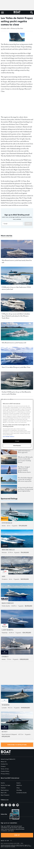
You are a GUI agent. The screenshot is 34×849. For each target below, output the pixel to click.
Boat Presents (5, 795)
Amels (3, 525)
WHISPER (5, 705)
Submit (28, 224)
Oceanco (4, 579)
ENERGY (5, 657)
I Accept (17, 441)
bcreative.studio (22, 792)
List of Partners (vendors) (8, 436)
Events (19, 783)
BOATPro (19, 785)
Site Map (19, 790)
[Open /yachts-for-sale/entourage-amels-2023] (17, 512)
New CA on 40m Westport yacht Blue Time (16, 367)
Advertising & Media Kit (8, 759)
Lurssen (4, 707)
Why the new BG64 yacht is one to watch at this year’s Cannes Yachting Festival (25, 459)
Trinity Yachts (6, 606)
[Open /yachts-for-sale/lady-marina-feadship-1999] (17, 619)
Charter (3, 788)
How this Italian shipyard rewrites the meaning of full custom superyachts (25, 479)
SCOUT (4, 732)
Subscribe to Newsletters (17, 745)
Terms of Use (5, 769)
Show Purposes (17, 445)
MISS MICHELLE (8, 550)
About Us (3, 761)
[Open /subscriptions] (12, 814)
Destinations (5, 790)
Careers (3, 766)
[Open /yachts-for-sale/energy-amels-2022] (17, 646)
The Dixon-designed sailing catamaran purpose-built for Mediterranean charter (24, 469)
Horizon (4, 552)
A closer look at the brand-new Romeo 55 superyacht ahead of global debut (25, 489)
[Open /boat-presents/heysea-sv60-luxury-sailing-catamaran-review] (9, 469)
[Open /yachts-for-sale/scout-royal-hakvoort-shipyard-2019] (17, 721)
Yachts (3, 783)
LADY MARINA (7, 630)
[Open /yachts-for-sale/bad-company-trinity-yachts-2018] (17, 592)
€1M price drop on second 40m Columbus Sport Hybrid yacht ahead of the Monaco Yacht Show (16, 316)
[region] (17, 424)
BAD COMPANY (8, 603)
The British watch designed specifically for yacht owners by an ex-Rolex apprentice (24, 449)
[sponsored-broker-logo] (4, 520)
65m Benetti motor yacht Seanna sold (14, 343)
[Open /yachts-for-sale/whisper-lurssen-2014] (17, 694)
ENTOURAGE (7, 523)
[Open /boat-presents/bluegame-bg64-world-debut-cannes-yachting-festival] (9, 459)
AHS (3, 576)
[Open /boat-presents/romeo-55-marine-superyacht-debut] (9, 489)
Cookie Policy (5, 771)
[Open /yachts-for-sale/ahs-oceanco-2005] (17, 565)
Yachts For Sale (5, 785)
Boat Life (3, 792)
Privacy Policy (5, 773)
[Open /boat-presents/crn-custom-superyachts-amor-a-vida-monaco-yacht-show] (9, 479)
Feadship (4, 632)
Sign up (17, 835)
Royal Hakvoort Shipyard (9, 734)
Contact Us (4, 764)
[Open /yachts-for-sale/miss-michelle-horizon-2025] (17, 539)
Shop (18, 788)
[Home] (17, 12)
